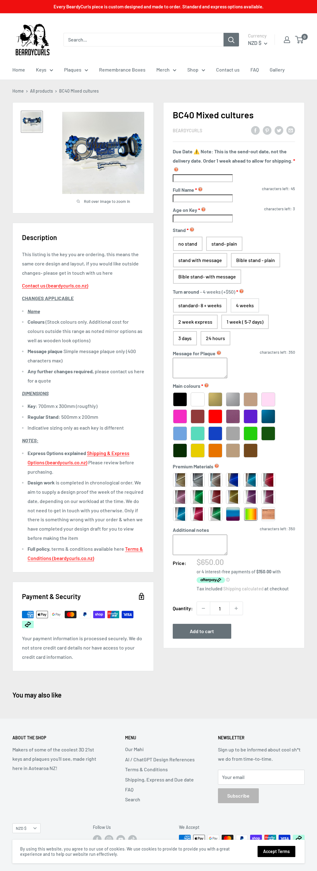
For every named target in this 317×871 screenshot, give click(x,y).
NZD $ (21, 828)
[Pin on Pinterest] (267, 130)
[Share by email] (290, 130)
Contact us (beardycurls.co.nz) (55, 285)
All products (41, 91)
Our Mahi (134, 749)
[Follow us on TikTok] (132, 839)
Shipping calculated (243, 588)
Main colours (186, 386)
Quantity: (183, 608)
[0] (299, 39)
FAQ (254, 69)
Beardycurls (187, 130)
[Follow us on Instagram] (109, 839)
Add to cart (202, 631)
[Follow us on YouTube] (120, 839)
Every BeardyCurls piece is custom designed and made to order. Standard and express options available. (158, 6)
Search (132, 799)
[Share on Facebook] (255, 130)
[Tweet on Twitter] (279, 130)
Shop (192, 69)
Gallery (277, 69)
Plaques (72, 69)
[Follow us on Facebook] (97, 839)
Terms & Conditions (146, 769)
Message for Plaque (194, 353)
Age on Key (186, 210)
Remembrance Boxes (122, 69)
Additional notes (191, 530)
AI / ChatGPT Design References (160, 759)
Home (18, 69)
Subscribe (238, 796)
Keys (41, 69)
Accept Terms (276, 851)
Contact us (228, 69)
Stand (179, 230)
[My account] (287, 39)
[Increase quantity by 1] (236, 608)
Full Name (185, 190)
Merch (163, 69)
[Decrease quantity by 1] (203, 608)
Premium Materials (193, 466)
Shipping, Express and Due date (159, 779)
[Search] (231, 39)
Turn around (204, 292)
